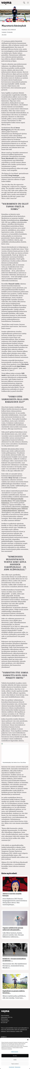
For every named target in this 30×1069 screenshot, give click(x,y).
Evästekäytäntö (11, 1067)
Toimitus (3, 1036)
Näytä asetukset (15, 1063)
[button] (28, 1039)
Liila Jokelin (12, 29)
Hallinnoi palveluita (14, 1051)
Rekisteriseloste (17, 1067)
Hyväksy (15, 1055)
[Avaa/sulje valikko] (28, 2)
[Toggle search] (24, 2)
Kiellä (15, 1059)
